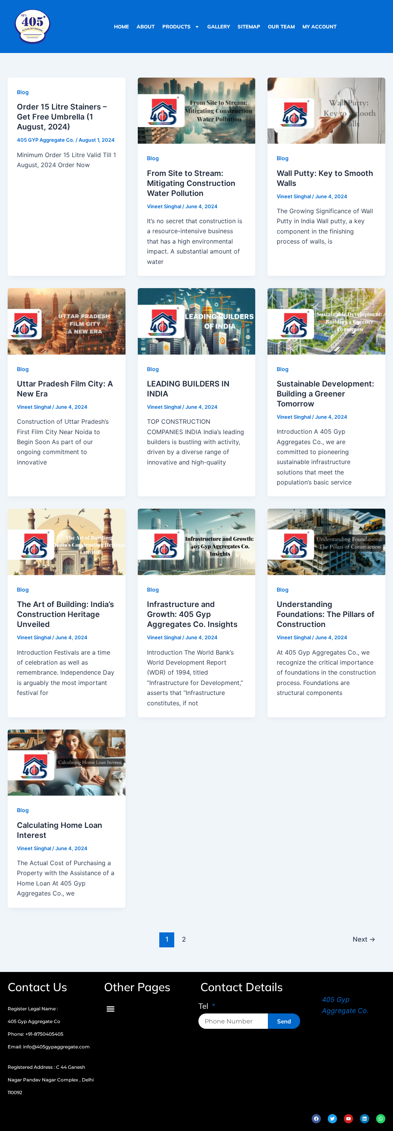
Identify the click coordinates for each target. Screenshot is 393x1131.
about (146, 26)
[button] (110, 1008)
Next (364, 939)
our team (281, 26)
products (176, 26)
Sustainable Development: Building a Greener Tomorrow (325, 393)
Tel (204, 1006)
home (121, 26)
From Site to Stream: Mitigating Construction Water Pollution (191, 183)
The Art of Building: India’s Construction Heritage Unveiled (65, 614)
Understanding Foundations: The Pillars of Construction (326, 614)
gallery (218, 26)
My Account (319, 26)
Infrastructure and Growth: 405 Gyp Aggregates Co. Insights (192, 614)
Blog (23, 92)
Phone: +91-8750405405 (35, 1034)
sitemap (249, 26)
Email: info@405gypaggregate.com (49, 1047)
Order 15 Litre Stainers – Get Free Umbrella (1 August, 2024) (62, 116)
